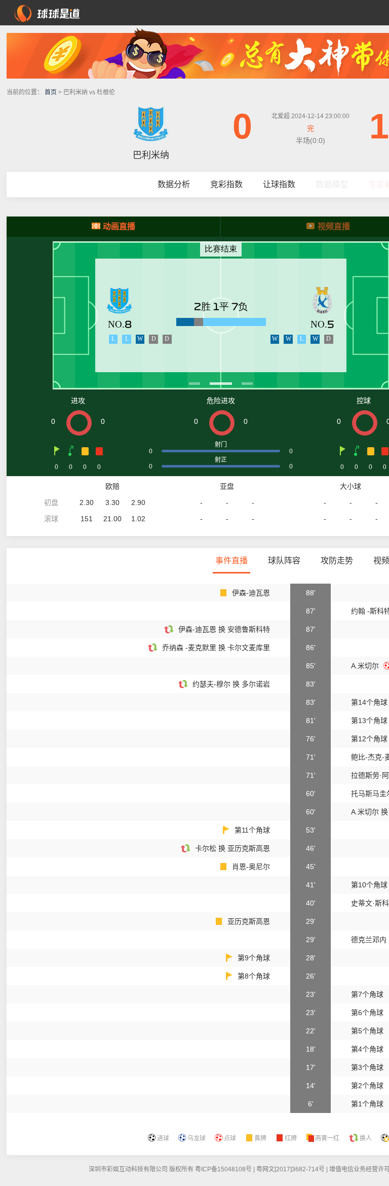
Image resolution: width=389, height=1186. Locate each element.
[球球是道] (47, 12)
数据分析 (174, 184)
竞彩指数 (226, 184)
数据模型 (332, 184)
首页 (51, 92)
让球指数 (279, 184)
